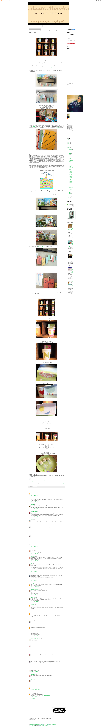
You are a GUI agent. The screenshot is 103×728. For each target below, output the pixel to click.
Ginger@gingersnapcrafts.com (35, 660)
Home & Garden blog (32, 725)
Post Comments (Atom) (36, 701)
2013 (69, 144)
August (70, 153)
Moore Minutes (70, 118)
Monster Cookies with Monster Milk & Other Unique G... (71, 171)
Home (47, 700)
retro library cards (40, 246)
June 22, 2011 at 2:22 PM (34, 501)
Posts (69, 38)
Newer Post (30, 700)
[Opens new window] (47, 56)
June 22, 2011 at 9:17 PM (34, 553)
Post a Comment (32, 698)
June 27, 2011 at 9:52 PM (34, 623)
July (69, 154)
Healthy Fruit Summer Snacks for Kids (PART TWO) (71, 178)
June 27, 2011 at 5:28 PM (34, 617)
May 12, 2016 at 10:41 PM (35, 696)
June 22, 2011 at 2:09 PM (34, 495)
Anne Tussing (33, 556)
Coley (32, 549)
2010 (69, 197)
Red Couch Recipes (34, 511)
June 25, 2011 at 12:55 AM (35, 601)
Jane (31, 563)
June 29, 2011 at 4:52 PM (34, 635)
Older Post (63, 700)
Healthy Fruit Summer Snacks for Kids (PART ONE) (71, 182)
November (70, 149)
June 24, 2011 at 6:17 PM (34, 594)
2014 (69, 143)
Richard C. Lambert (34, 679)
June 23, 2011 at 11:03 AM (35, 586)
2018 (69, 139)
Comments (70, 40)
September (70, 152)
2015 (69, 142)
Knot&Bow (33, 126)
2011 (69, 147)
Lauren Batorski (33, 492)
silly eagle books (33, 534)
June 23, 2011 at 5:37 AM (34, 560)
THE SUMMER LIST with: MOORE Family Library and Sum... (71, 166)
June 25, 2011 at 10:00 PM (35, 609)
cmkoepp (32, 583)
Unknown (32, 612)
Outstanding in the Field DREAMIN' (71, 174)
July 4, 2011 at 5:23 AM (34, 657)
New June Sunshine (70, 189)
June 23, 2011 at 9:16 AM (34, 580)
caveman (32, 504)
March (70, 193)
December (70, 148)
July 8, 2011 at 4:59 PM (34, 671)
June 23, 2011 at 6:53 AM (34, 571)
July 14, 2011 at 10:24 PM (34, 676)
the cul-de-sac (33, 674)
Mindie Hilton (33, 574)
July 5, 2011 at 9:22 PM (34, 666)
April (69, 192)
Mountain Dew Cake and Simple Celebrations (71, 186)
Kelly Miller (32, 604)
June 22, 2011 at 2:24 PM (34, 508)
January (70, 196)
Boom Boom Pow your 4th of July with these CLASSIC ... (71, 161)
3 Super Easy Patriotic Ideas (71, 158)
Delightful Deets (33, 597)
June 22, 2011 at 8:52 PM (34, 546)
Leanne (32, 519)
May (69, 191)
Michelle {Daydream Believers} (36, 638)
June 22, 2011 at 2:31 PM (34, 516)
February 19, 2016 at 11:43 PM (35, 689)
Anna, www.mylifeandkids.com (35, 589)
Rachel (32, 620)
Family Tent (36, 688)
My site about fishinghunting (46, 695)
